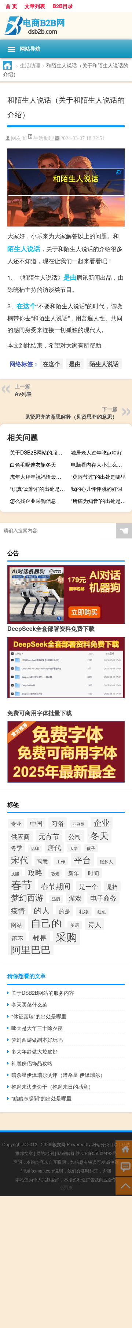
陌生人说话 (23, 248)
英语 (74, 925)
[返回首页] (123, 1148)
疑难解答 (66, 1153)
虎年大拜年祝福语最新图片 (39, 476)
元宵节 (48, 836)
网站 (16, 924)
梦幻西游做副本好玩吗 (37, 1039)
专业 (16, 823)
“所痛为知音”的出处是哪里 (100, 500)
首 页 (11, 6)
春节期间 (55, 885)
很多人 (106, 861)
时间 (93, 873)
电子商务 (103, 897)
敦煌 (55, 873)
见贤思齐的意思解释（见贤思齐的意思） (71, 416)
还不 (17, 938)
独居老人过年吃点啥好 (96, 452)
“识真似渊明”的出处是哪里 (39, 488)
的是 (64, 910)
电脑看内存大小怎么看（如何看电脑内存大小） (100, 464)
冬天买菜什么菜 (29, 1004)
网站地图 (45, 1153)
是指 (112, 886)
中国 (36, 823)
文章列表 (35, 6)
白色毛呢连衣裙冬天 (33, 464)
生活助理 (30, 65)
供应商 (20, 836)
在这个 (26, 305)
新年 (73, 873)
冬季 (16, 847)
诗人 (94, 924)
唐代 (54, 847)
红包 (102, 912)
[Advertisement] (66, 1262)
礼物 (84, 911)
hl (25, 138)
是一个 (88, 886)
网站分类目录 (105, 1144)
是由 (70, 277)
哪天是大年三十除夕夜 (37, 1027)
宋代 (20, 859)
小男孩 (66, 1187)
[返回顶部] (123, 1185)
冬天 (99, 835)
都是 (39, 937)
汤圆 (56, 899)
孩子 (91, 848)
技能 (15, 873)
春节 (21, 884)
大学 (74, 848)
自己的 (46, 922)
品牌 (35, 848)
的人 (42, 910)
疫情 (18, 910)
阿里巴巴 (31, 949)
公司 (74, 836)
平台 (82, 859)
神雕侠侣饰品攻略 (31, 1063)
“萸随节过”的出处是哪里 (98, 476)
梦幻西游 (27, 897)
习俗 (57, 823)
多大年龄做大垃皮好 (34, 1051)
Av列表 (23, 393)
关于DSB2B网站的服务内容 (39, 452)
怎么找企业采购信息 (33, 500)
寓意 (42, 861)
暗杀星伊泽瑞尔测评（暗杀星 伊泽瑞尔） (58, 1074)
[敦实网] (66, 26)
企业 (102, 822)
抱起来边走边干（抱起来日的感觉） (52, 1086)
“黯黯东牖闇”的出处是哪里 (41, 1098)
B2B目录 (62, 6)
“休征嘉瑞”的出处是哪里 (38, 1016)
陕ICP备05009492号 (96, 1153)
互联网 (79, 824)
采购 (66, 936)
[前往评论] (123, 1167)
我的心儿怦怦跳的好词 (96, 488)
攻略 (35, 872)
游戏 (75, 897)
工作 (60, 861)
